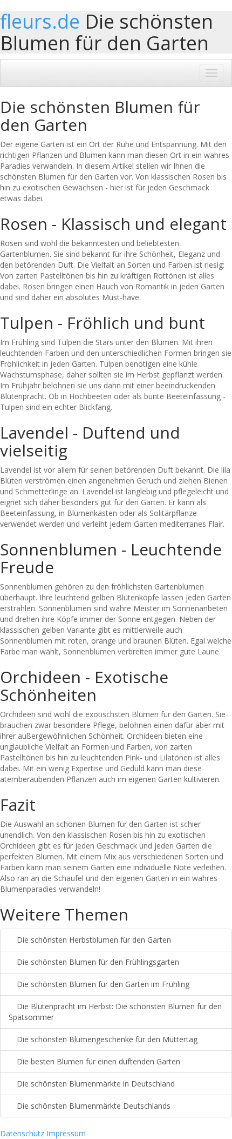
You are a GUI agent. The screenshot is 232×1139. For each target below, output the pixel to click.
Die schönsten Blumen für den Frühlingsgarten (97, 962)
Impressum (66, 1133)
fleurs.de (40, 21)
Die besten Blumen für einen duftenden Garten (97, 1061)
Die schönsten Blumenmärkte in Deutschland (95, 1083)
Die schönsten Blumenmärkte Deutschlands (92, 1106)
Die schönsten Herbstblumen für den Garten (93, 940)
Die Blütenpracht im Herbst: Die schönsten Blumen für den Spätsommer (115, 1011)
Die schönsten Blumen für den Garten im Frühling (102, 984)
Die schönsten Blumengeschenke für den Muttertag (106, 1039)
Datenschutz (22, 1133)
